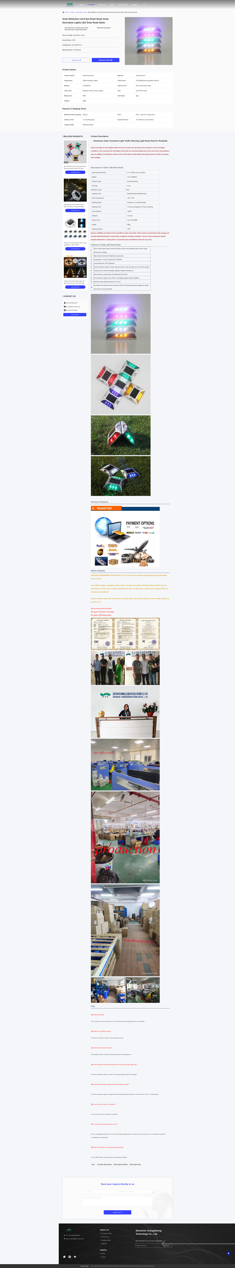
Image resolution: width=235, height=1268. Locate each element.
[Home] (69, 4)
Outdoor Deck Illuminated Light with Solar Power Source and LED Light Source (74, 283)
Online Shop (123, 5)
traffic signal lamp (135, 1164)
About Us (102, 5)
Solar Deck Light (81, 12)
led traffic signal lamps (104, 1164)
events (112, 5)
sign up (167, 1245)
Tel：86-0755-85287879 (72, 1235)
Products (91, 5)
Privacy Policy (85, 1266)
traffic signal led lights (120, 1164)
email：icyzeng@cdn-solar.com (74, 1238)
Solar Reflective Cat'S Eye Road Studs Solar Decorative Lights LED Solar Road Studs (75, 168)
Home (82, 5)
